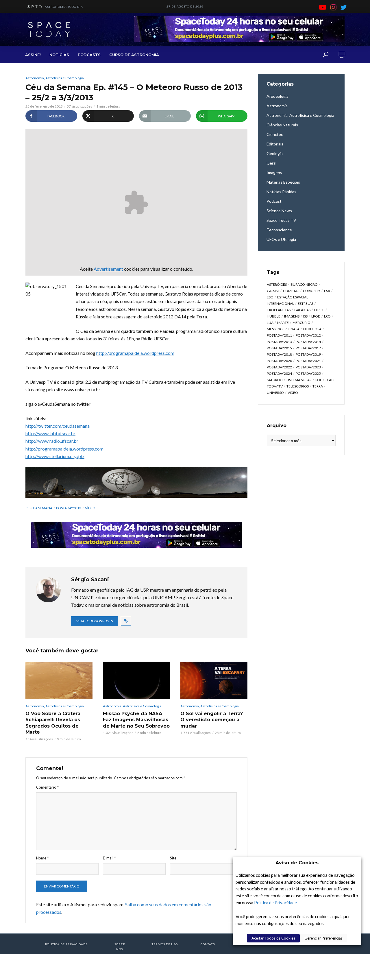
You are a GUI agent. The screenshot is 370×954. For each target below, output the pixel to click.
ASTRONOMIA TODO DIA (64, 6)
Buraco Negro (304, 284)
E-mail (109, 858)
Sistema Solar (299, 380)
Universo (275, 392)
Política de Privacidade (275, 902)
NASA (295, 329)
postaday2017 (308, 348)
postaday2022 (279, 367)
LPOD (315, 316)
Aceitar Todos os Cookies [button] (273, 938)
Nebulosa (312, 329)
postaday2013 (68, 508)
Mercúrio (301, 322)
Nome (42, 858)
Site (173, 858)
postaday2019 (308, 354)
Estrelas (305, 303)
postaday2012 (308, 335)
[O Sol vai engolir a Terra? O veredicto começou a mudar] (213, 680)
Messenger (277, 329)
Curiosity (311, 291)
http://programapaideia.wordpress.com (135, 353)
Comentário (47, 787)
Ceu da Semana (38, 508)
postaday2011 (279, 335)
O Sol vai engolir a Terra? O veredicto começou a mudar (211, 720)
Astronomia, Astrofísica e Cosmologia (54, 78)
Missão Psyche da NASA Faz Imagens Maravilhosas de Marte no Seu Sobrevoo (136, 720)
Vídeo (90, 508)
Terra (317, 386)
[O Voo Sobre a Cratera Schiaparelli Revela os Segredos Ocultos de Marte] (58, 680)
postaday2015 (279, 348)
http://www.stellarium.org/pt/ (54, 456)
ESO (270, 297)
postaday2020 (279, 361)
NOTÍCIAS (59, 54)
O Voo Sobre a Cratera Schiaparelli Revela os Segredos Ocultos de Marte (52, 723)
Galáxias (302, 310)
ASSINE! (33, 54)
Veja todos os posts (94, 621)
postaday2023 (308, 367)
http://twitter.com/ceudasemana (57, 426)
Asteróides (277, 284)
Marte (283, 322)
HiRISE (319, 310)
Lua (270, 322)
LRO (327, 316)
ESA (327, 291)
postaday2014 (308, 341)
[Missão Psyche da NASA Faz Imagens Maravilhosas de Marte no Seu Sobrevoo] (136, 680)
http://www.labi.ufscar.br (50, 433)
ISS (305, 316)
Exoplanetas (279, 310)
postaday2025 (308, 373)
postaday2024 (279, 373)
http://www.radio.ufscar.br (51, 441)
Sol (318, 380)
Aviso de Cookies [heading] (297, 863)
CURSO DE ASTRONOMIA (134, 54)
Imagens (291, 316)
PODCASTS (89, 54)
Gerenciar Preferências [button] (323, 938)
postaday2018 (279, 354)
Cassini (273, 291)
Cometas (291, 291)
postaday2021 (308, 361)
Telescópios (297, 386)
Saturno (275, 380)
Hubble (273, 316)
